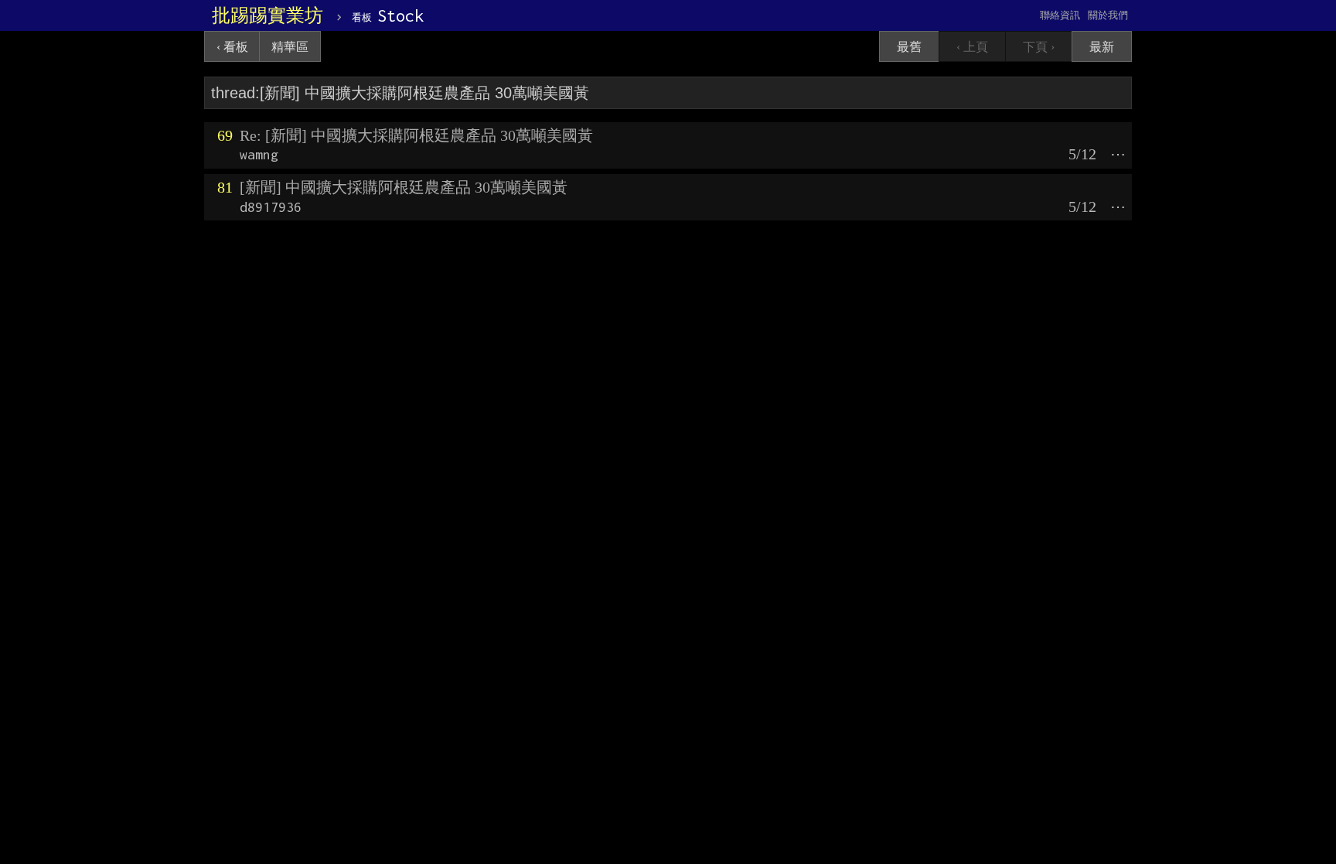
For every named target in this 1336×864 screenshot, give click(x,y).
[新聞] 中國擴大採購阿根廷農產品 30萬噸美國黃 (403, 187)
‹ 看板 (232, 46)
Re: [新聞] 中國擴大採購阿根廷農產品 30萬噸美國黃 (416, 135)
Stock (388, 15)
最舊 (909, 46)
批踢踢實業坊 (267, 15)
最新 (1101, 46)
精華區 (289, 46)
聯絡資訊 (1060, 15)
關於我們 (1108, 15)
